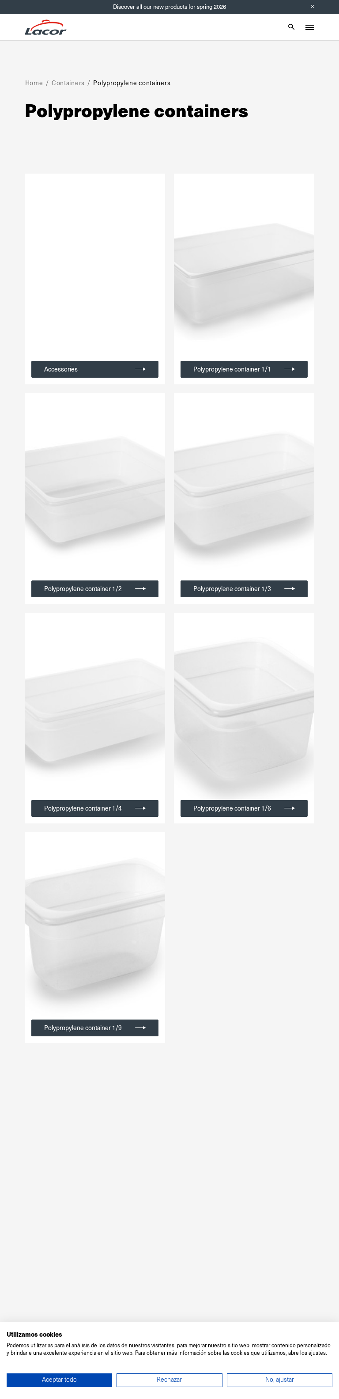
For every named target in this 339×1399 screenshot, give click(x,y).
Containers (68, 83)
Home (34, 83)
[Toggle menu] (309, 27)
